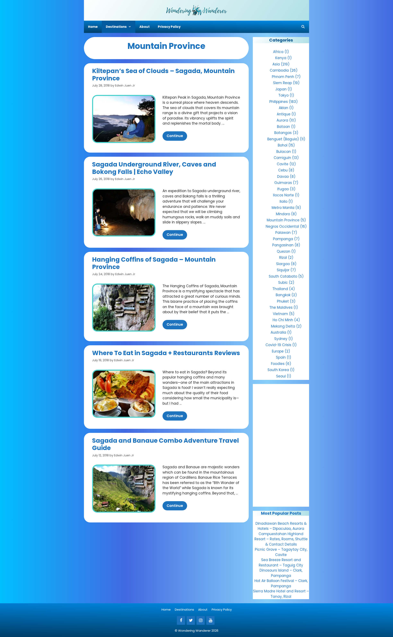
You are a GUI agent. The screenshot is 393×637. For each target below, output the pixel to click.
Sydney (280, 338)
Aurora (282, 120)
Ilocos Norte (283, 195)
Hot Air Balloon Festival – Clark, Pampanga (281, 583)
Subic (283, 282)
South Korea (278, 369)
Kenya (280, 57)
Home (93, 27)
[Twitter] (191, 620)
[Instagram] (200, 620)
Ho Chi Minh (283, 319)
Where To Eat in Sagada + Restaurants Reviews (166, 353)
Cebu (283, 170)
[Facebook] (181, 620)
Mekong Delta (283, 326)
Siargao (283, 263)
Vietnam (280, 313)
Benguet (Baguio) (283, 139)
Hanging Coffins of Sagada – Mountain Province (154, 263)
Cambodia (279, 70)
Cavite (282, 164)
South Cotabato (283, 276)
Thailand (280, 288)
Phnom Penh (283, 76)
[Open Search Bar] (303, 27)
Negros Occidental (282, 226)
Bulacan (283, 151)
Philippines (278, 101)
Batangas (283, 132)
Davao (283, 176)
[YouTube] (210, 620)
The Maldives (280, 307)
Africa (278, 51)
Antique (283, 114)
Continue (175, 135)
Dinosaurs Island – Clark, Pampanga (281, 573)
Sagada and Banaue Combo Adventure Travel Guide (165, 444)
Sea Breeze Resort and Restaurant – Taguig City (281, 562)
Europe (278, 351)
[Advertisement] (281, 445)
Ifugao (283, 189)
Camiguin (282, 157)
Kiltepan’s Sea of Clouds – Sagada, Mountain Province (163, 74)
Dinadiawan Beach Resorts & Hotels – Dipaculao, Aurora (281, 526)
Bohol (282, 145)
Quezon (283, 251)
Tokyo (283, 95)
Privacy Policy (169, 27)
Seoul (281, 376)
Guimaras (283, 182)
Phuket (283, 301)
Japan (281, 89)
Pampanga (283, 238)
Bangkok (283, 295)
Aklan (283, 107)
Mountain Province (283, 220)
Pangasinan (283, 245)
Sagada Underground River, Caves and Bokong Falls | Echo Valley (154, 168)
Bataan (283, 126)
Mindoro (283, 214)
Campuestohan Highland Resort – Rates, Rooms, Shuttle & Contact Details (281, 539)
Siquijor (283, 270)
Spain (281, 357)
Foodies (278, 363)
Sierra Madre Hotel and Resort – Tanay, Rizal (281, 594)
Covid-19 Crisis (278, 344)
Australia (278, 332)
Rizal (283, 257)
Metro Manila (283, 207)
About (144, 27)
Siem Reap (282, 82)
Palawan (283, 232)
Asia (276, 64)
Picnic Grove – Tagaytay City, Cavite (281, 552)
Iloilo (283, 201)
